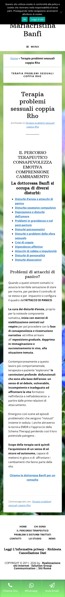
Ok (24, 19)
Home (14, 58)
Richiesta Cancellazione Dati (40, 551)
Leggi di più (37, 19)
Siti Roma (44, 568)
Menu (35, 46)
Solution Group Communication (33, 567)
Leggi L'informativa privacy (24, 549)
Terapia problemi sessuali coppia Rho (32, 105)
